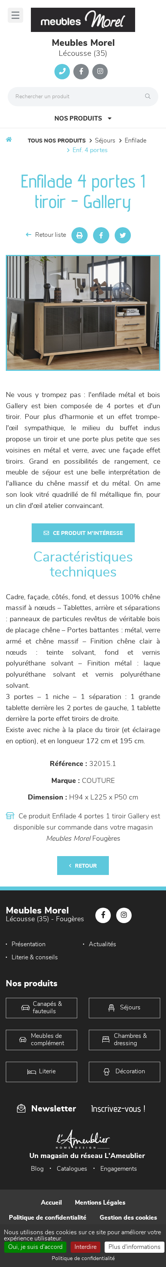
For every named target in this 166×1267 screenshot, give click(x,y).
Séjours (105, 140)
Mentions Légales (100, 1203)
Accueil (51, 1203)
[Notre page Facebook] (81, 71)
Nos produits (78, 119)
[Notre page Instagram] (100, 71)
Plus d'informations (134, 1247)
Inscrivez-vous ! (118, 1108)
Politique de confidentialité (47, 1218)
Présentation (29, 944)
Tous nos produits (57, 141)
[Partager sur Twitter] (123, 235)
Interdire (86, 1247)
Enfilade (135, 140)
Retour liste (50, 235)
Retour (86, 866)
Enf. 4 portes (90, 150)
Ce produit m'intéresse (88, 533)
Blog (37, 1169)
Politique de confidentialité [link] (83, 1258)
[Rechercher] (149, 96)
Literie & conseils (35, 957)
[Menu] (15, 15)
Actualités (102, 944)
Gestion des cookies (128, 1218)
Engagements (118, 1169)
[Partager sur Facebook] (101, 235)
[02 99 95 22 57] (62, 71)
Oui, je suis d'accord (35, 1247)
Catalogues (72, 1169)
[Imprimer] (79, 235)
